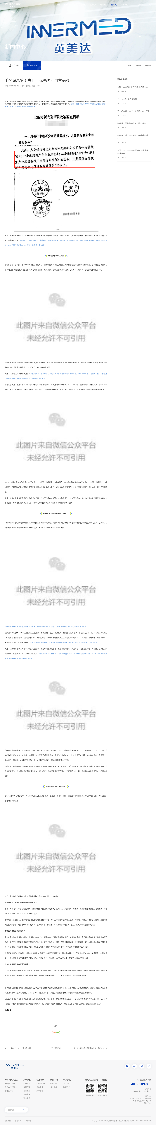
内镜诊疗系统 (10, 1083)
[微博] (134, 1066)
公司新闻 (53, 1083)
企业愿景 (26, 1091)
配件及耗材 (9, 1091)
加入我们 (66, 1083)
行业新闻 (148, 65)
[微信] (127, 1066)
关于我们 (82, 5)
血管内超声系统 (11, 1087)
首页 (58, 5)
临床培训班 (41, 1083)
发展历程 (26, 1087)
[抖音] (149, 1066)
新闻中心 (114, 5)
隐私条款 (8, 1121)
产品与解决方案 (69, 5)
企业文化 (26, 1094)
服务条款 (18, 1121)
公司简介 (26, 1083)
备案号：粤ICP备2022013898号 (140, 1121)
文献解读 (40, 1091)
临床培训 (93, 5)
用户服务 (103, 5)
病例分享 (40, 1087)
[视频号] (141, 1066)
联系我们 (124, 5)
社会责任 (26, 1098)
